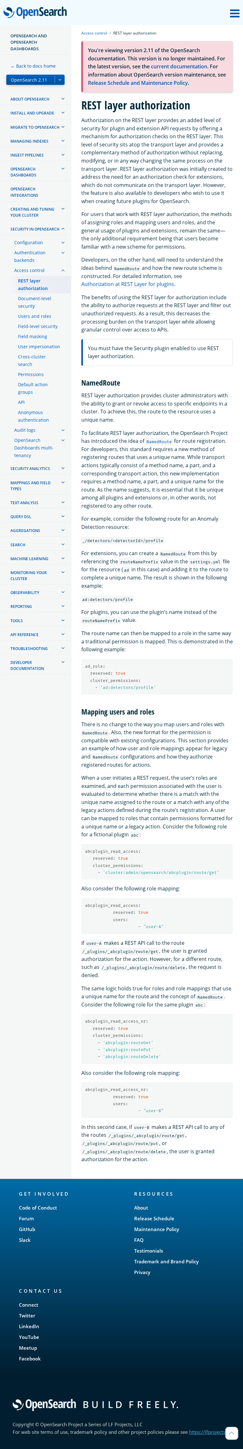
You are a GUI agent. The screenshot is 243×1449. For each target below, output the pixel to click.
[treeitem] (63, 99)
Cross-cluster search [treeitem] (32, 360)
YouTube (29, 1337)
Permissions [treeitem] (31, 374)
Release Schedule (154, 1218)
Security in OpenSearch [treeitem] (34, 229)
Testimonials (148, 1251)
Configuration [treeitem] (28, 242)
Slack (25, 1240)
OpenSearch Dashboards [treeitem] (23, 172)
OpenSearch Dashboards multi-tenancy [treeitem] (34, 447)
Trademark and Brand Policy (166, 1261)
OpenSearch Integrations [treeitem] (24, 192)
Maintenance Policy (156, 1229)
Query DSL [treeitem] (20, 516)
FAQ (139, 1240)
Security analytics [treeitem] (30, 468)
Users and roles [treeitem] (34, 316)
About (141, 1207)
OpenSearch (36, 13)
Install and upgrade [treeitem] (32, 113)
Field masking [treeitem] (32, 336)
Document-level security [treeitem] (34, 302)
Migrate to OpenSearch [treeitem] (34, 127)
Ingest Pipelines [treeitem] (27, 155)
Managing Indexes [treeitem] (29, 141)
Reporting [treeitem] (21, 606)
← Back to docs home (33, 66)
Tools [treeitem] (16, 620)
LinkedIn (29, 1326)
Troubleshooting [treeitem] (29, 648)
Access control (94, 33)
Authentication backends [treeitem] (30, 256)
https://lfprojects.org (211, 1432)
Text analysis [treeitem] (24, 502)
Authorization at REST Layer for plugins (127, 284)
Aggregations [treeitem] (25, 530)
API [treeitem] (21, 402)
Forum (26, 1218)
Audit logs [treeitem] (24, 430)
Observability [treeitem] (24, 592)
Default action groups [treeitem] (33, 388)
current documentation (179, 66)
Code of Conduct (38, 1207)
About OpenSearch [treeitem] (29, 99)
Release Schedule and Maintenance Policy (138, 82)
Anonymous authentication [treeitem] (33, 416)
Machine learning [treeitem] (29, 558)
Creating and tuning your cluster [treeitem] (32, 212)
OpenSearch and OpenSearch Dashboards (28, 42)
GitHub (27, 1229)
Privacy (142, 1272)
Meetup (28, 1348)
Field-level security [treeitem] (38, 326)
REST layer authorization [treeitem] (33, 284)
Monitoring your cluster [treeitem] (28, 575)
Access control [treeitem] (29, 270)
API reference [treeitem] (24, 634)
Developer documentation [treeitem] (27, 665)
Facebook (30, 1358)
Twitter (27, 1315)
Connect (28, 1305)
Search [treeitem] (17, 545)
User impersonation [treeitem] (39, 347)
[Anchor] (124, 382)
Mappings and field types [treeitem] (30, 486)
